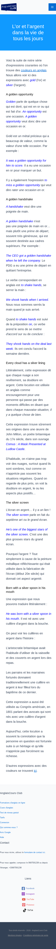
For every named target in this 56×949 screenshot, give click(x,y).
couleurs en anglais (33, 70)
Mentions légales (15, 935)
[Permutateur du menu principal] (52, 7)
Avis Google (5, 832)
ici (35, 770)
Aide (2, 837)
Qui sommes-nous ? (8, 827)
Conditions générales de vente (35, 935)
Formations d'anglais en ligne (12, 803)
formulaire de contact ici (34, 852)
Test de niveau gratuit (9, 812)
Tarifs (2, 817)
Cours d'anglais (6, 808)
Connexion (4, 822)
